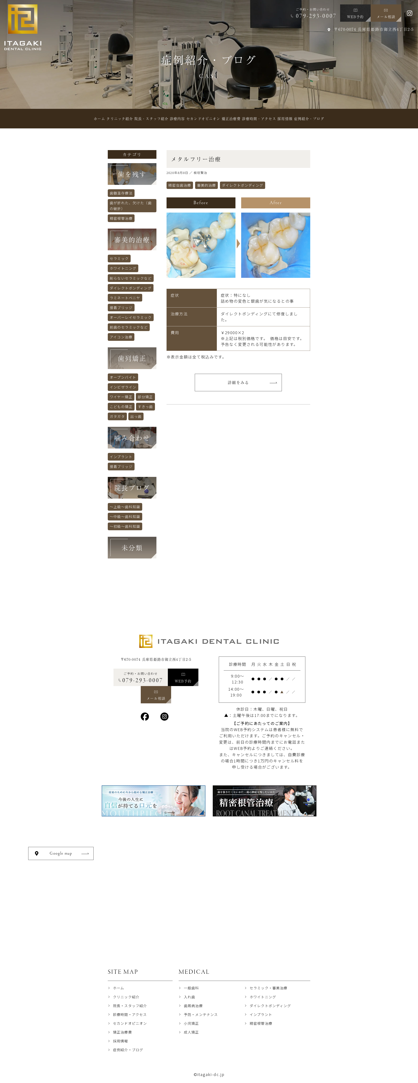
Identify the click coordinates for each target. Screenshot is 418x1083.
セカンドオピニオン (130, 1023)
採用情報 (120, 1040)
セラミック (119, 258)
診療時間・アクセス (130, 1014)
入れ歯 (189, 996)
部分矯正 (145, 396)
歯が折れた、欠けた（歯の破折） (131, 205)
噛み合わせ (132, 437)
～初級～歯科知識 (125, 526)
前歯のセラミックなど (129, 327)
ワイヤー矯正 (121, 396)
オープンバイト (123, 377)
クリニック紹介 (126, 996)
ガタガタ (117, 416)
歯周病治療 (193, 1005)
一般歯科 (191, 987)
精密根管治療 (121, 218)
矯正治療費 (122, 1032)
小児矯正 (191, 1023)
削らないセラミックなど (131, 278)
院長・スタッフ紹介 (130, 1005)
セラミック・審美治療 (268, 987)
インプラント (121, 456)
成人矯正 (191, 1032)
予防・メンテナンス (201, 1014)
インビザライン (123, 386)
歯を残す (132, 174)
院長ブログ (132, 487)
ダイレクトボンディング (242, 185)
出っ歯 (136, 416)
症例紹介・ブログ (128, 1049)
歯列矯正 (132, 358)
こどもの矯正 (121, 406)
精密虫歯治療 (179, 185)
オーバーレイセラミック (131, 317)
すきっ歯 (145, 406)
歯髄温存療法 (121, 192)
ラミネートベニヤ (125, 297)
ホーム (118, 987)
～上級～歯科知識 (125, 506)
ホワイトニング (123, 268)
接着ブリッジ (121, 307)
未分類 (132, 547)
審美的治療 (206, 185)
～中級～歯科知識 (125, 516)
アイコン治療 (121, 336)
